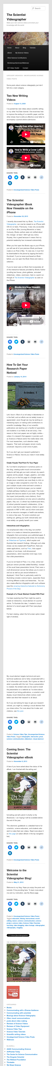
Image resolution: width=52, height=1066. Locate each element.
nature (14, 921)
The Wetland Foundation (16, 1059)
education (15, 918)
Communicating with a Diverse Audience (22, 1010)
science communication (15, 739)
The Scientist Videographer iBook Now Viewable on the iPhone (20, 206)
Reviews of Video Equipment (18, 1026)
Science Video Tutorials (31, 923)
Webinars (10, 1039)
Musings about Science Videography (21, 1015)
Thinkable (10, 1062)
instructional (30, 918)
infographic (26, 736)
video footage (29, 925)
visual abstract (38, 739)
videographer (40, 925)
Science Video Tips (20, 734)
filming (22, 918)
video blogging (19, 925)
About (17, 48)
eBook (9, 53)
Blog (24, 48)
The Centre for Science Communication (22, 1054)
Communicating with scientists (19, 1013)
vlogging (19, 927)
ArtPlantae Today (13, 1051)
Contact (25, 68)
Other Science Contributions (17, 58)
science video (17, 923)
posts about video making (17, 1021)
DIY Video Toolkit (13, 68)
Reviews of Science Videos (17, 1023)
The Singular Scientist (15, 1057)
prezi (41, 736)
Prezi (29, 548)
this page (12, 833)
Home (9, 48)
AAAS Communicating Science (19, 1049)
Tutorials (32, 48)
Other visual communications (18, 1018)
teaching (10, 925)
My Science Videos (22, 53)
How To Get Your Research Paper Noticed (17, 368)
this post (20, 711)
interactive (34, 736)
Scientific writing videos (16, 1034)
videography (11, 927)
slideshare (28, 739)
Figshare (22, 540)
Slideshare (13, 540)
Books (9, 1007)
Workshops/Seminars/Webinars (18, 63)
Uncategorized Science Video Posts (26, 190)
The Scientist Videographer (24, 277)
